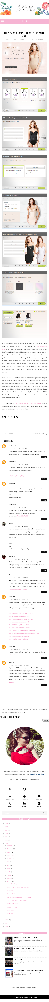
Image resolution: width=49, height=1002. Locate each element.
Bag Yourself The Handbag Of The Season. (19, 897)
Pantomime (40, 435)
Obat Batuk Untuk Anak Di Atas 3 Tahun (20, 616)
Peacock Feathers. (12, 894)
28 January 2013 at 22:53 (18, 464)
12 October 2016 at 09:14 (18, 599)
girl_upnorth (12, 462)
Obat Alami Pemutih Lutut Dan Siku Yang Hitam (22, 630)
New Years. (10, 913)
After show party (12, 435)
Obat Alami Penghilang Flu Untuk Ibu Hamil (21, 613)
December (10, 845)
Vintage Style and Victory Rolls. (26, 938)
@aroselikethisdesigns (37, 774)
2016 (6, 833)
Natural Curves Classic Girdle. (25, 948)
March (9, 875)
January (9, 882)
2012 (6, 920)
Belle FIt (11, 662)
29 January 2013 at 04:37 (18, 486)
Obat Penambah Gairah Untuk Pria (18, 639)
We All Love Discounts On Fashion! (17, 900)
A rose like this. (21, 987)
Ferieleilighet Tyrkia (22, 516)
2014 (6, 840)
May (8, 868)
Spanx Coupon (14, 655)
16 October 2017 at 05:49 (18, 649)
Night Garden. (11, 910)
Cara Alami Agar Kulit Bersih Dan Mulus (20, 636)
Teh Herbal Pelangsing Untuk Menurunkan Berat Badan (24, 633)
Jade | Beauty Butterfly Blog (16, 476)
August (9, 858)
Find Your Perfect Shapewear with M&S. (18, 887)
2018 (6, 827)
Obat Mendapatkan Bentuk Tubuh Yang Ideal (21, 619)
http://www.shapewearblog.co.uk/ (18, 589)
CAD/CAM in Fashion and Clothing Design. (29, 970)
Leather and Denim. (12, 904)
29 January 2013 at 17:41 (18, 559)
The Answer (18, 959)
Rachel (11, 523)
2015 (6, 837)
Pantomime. (10, 890)
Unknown (12, 483)
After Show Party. (12, 884)
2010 (6, 926)
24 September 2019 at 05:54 (19, 665)
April (8, 872)
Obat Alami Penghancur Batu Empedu (19, 622)
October (9, 852)
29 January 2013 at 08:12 (18, 507)
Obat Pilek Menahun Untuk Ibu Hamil (19, 627)
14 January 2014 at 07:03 (18, 577)
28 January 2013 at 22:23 (18, 448)
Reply (44, 457)
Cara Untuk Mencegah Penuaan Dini (19, 625)
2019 (6, 823)
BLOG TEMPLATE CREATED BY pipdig (25, 997)
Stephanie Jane (13, 446)
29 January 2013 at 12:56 (18, 526)
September (10, 855)
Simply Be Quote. (12, 907)
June (8, 865)
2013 (6, 843)
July (8, 862)
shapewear (11, 682)
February (9, 878)
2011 (6, 923)
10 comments (37, 39)
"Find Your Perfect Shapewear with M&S (28, 403)
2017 (6, 830)
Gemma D (12, 556)
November (10, 849)
